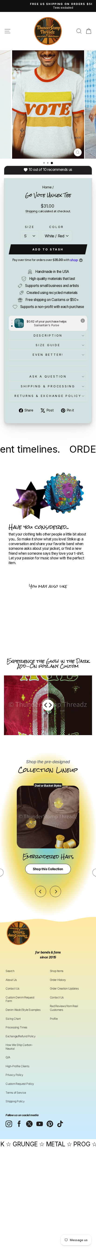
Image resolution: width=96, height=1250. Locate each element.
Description (48, 335)
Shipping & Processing (48, 386)
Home (46, 187)
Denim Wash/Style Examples (23, 1010)
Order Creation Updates (64, 988)
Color (56, 227)
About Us (11, 980)
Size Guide (48, 345)
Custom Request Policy (20, 1083)
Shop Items (56, 971)
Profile (54, 1018)
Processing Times (16, 1027)
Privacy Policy (14, 1075)
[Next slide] (55, 891)
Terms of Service (16, 1092)
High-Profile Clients (17, 1066)
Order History (58, 980)
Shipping (31, 211)
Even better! (48, 354)
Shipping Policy (15, 1101)
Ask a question (48, 376)
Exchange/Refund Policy (20, 1036)
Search (10, 971)
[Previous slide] (40, 891)
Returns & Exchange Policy (48, 396)
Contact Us (12, 988)
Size (29, 227)
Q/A (8, 1057)
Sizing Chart (13, 1018)
